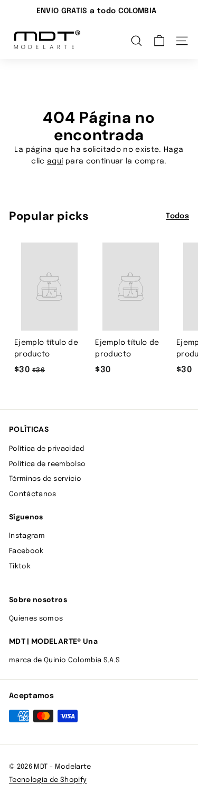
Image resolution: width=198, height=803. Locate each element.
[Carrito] (159, 40)
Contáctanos (32, 494)
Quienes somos (36, 618)
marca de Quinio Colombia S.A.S (64, 660)
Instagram (27, 536)
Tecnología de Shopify (48, 780)
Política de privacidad (46, 449)
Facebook (26, 551)
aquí (55, 161)
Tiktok (20, 566)
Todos (177, 216)
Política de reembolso (47, 464)
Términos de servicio (45, 479)
